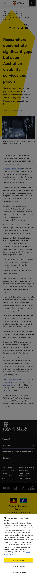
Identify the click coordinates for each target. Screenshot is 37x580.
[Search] (32, 3)
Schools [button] (6, 445)
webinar (7, 390)
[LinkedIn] (10, 28)
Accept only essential (18, 566)
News (15, 11)
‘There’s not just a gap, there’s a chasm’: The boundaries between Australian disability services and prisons (18, 382)
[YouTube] (26, 28)
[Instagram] (18, 28)
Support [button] (6, 439)
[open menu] (5, 3)
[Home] (18, 3)
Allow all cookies (18, 560)
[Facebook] (14, 28)
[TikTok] (22, 28)
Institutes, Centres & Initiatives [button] (16, 452)
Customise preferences (18, 572)
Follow (26, 25)
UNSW (5, 11)
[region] (18, 547)
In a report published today (12, 169)
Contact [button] (6, 458)
